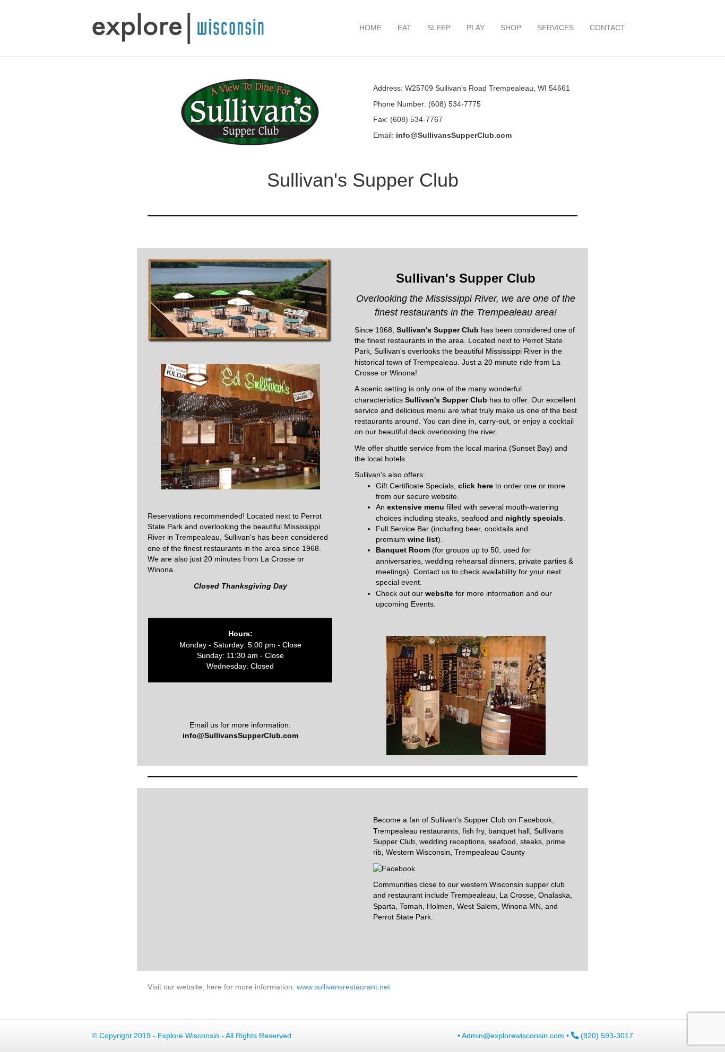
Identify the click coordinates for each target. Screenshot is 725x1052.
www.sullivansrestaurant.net (344, 987)
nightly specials (534, 518)
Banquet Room (403, 550)
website (439, 593)
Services (555, 27)
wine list (423, 539)
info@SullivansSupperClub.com (240, 735)
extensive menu (415, 507)
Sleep (439, 27)
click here (475, 485)
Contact (607, 27)
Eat (404, 27)
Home (370, 27)
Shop (510, 27)
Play (476, 27)
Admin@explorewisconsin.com (513, 1035)
